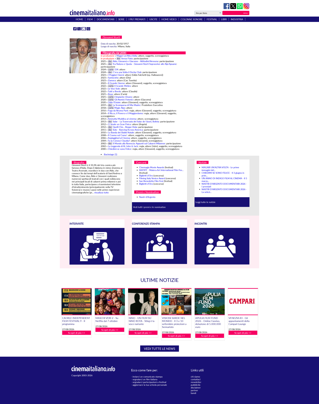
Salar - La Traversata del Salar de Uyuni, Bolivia (136, 121)
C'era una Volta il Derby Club (127, 72)
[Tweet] (233, 8)
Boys (110, 94)
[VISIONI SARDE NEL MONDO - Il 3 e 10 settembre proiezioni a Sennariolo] (176, 301)
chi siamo (195, 376)
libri (224, 19)
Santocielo (113, 77)
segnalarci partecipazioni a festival (149, 382)
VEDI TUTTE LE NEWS (159, 348)
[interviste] (97, 263)
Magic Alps (119, 107)
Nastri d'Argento (147, 197)
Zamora (112, 80)
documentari (105, 19)
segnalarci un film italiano (145, 379)
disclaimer (196, 387)
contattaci (195, 379)
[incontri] (222, 263)
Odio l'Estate (114, 102)
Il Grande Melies (122, 85)
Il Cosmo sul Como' (117, 135)
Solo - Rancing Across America (128, 129)
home (79, 19)
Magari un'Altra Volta (127, 55)
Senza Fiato (127, 58)
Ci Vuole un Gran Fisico (119, 124)
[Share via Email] (84, 29)
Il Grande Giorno (116, 83)
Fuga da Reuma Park (118, 110)
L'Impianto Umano (123, 96)
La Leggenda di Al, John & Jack (123, 146)
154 (116, 69)
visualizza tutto (101, 192)
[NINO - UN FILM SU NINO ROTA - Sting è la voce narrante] (143, 301)
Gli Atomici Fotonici (123, 99)
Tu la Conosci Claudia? (119, 140)
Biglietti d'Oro (146, 175)
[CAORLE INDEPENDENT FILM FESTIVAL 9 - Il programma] (76, 301)
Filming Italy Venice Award (152, 178)
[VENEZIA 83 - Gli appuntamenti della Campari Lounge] (243, 301)
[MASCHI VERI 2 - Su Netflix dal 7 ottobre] (110, 301)
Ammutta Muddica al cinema (122, 118)
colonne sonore (192, 19)
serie (121, 19)
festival (212, 19)
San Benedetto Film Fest (151, 181)
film (90, 19)
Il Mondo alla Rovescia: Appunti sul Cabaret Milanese (139, 143)
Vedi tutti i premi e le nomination (149, 207)
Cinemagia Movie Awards (151, 167)
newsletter (196, 382)
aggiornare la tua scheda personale (150, 384)
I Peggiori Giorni (116, 74)
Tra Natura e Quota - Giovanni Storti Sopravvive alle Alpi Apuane (144, 64)
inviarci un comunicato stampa (147, 376)
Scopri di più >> (76, 332)
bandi (193, 393)
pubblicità (195, 384)
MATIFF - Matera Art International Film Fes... (161, 170)
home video (169, 19)
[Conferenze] (159, 263)
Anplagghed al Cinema (119, 138)
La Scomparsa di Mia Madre (126, 105)
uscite (153, 19)
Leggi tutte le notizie (205, 202)
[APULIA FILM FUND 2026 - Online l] (210, 301)
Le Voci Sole (114, 88)
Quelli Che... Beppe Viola (125, 127)
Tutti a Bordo (114, 91)
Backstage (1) (110, 154)
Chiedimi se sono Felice (119, 148)
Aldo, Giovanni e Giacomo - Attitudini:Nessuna (135, 61)
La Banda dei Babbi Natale (121, 132)
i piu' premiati (137, 19)
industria (237, 19)
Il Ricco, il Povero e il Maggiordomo (125, 113)
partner (194, 390)
